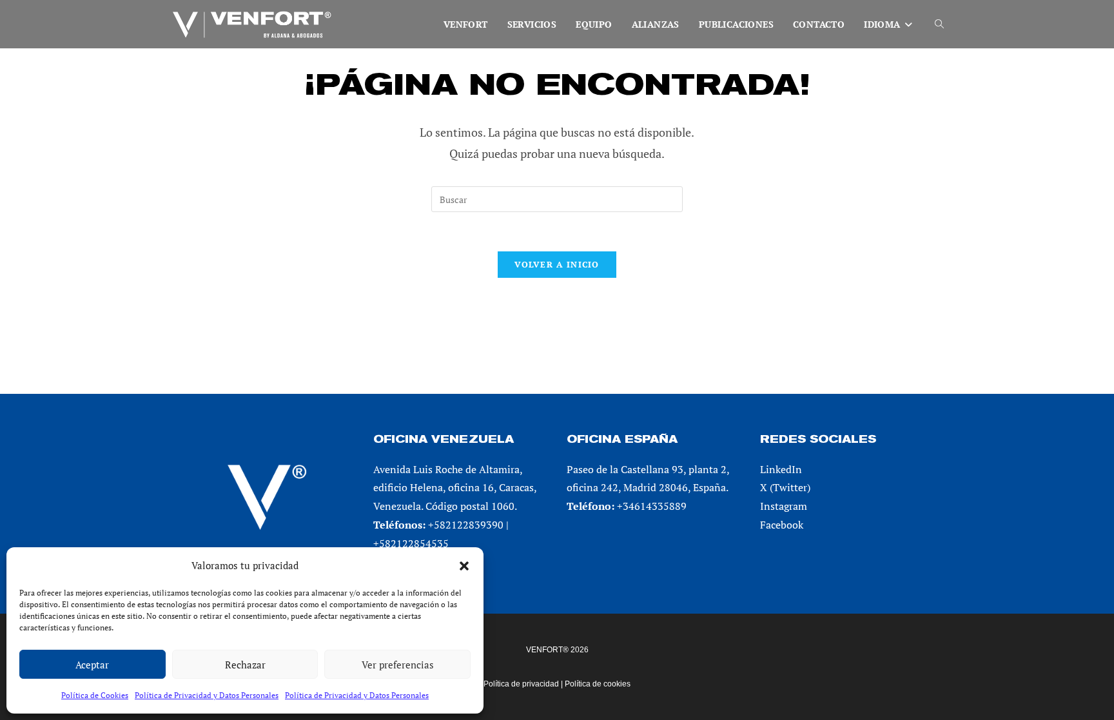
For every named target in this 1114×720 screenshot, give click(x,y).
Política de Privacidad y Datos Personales (206, 695)
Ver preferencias (398, 664)
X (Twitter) (785, 487)
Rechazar (245, 664)
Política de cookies (597, 683)
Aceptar (92, 664)
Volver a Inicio (557, 264)
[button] (464, 565)
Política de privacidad (521, 683)
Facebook (781, 525)
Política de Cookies (94, 695)
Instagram (783, 506)
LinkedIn (781, 469)
